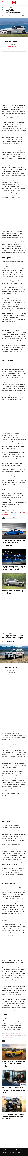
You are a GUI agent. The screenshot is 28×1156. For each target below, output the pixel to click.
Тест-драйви (9, 7)
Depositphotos (19, 1149)
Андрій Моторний (10, 15)
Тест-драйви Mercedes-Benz (8, 519)
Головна (3, 7)
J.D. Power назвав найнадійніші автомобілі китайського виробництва (14, 543)
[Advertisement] (14, 214)
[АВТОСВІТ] (14, 2)
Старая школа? (11, 46)
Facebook (4, 512)
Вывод (8, 48)
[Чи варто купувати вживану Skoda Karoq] (14, 581)
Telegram (15, 510)
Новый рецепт (10, 44)
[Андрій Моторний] (3, 15)
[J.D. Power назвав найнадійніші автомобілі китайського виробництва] (14, 531)
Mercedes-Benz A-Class (11, 517)
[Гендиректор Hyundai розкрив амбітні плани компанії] (14, 557)
